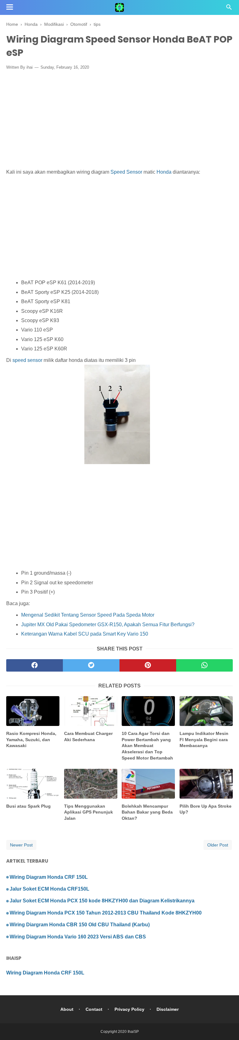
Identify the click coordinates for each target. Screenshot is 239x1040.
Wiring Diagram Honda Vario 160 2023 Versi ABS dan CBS (78, 936)
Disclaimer (168, 1009)
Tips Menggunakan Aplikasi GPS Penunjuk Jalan (88, 812)
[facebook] (34, 665)
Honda (164, 172)
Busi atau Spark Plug (28, 806)
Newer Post (21, 844)
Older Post (217, 844)
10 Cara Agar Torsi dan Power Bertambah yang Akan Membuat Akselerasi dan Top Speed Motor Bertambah (147, 745)
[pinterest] (148, 665)
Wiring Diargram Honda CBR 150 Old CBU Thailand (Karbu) (80, 924)
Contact (94, 1009)
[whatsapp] (204, 665)
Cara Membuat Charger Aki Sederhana (88, 736)
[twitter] (91, 665)
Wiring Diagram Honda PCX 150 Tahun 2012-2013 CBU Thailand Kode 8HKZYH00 (106, 912)
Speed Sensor (126, 172)
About (66, 1009)
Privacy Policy (129, 1009)
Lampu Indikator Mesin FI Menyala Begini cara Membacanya (204, 739)
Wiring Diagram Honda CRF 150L (49, 877)
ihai (29, 67)
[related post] (32, 711)
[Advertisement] (119, 120)
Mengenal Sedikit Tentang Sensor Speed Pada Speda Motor (87, 615)
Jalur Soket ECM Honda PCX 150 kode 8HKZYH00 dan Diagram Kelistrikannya (102, 900)
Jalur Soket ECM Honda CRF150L (49, 889)
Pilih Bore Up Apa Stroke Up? (206, 809)
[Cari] (229, 9)
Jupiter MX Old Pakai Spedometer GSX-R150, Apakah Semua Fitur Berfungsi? (107, 624)
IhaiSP (133, 1031)
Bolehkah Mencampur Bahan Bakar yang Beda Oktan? (147, 812)
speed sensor (26, 360)
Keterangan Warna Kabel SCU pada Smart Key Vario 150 (84, 633)
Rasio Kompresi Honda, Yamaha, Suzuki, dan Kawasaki (31, 739)
